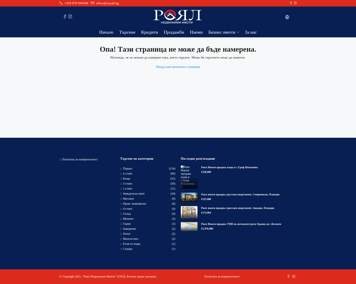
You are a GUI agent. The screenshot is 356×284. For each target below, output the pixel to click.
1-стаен (127, 188)
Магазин (128, 198)
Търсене (127, 32)
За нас (251, 32)
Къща (126, 178)
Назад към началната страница (178, 67)
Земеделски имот (134, 193)
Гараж (127, 223)
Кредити (149, 32)
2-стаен (127, 173)
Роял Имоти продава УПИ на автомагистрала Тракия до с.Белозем (241, 224)
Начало (106, 32)
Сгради (127, 248)
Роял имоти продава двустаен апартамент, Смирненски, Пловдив (240, 194)
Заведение (129, 228)
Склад (127, 213)
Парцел (127, 168)
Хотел (127, 233)
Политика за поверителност (80, 159)
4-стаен (127, 208)
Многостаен (130, 238)
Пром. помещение (134, 203)
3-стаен (127, 183)
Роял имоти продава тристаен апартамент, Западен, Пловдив (237, 208)
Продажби (174, 32)
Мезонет (128, 218)
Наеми (196, 32)
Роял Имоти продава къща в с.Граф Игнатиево (229, 167)
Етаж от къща (131, 243)
